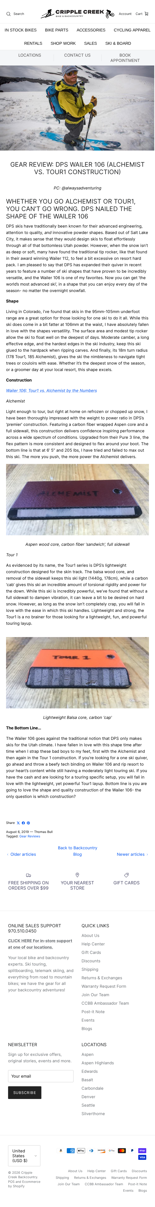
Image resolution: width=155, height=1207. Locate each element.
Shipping (90, 969)
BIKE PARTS (56, 30)
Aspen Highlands (98, 1062)
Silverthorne (93, 1113)
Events (88, 1020)
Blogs (87, 1028)
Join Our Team (95, 994)
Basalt (87, 1079)
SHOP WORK (63, 43)
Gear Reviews (29, 836)
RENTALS (33, 43)
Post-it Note (93, 1011)
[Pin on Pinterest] (28, 822)
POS (11, 1182)
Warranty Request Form (104, 986)
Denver (88, 1096)
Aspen (88, 1054)
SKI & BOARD (118, 43)
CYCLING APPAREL (132, 30)
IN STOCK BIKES (21, 30)
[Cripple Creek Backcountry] (77, 13)
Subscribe (24, 1093)
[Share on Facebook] (23, 822)
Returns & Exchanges (102, 977)
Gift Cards (91, 952)
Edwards (90, 1071)
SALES (90, 43)
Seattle (88, 1105)
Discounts (91, 961)
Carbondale (93, 1088)
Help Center (93, 944)
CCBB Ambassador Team (105, 1003)
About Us (90, 935)
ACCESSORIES (91, 30)
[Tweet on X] (18, 822)
